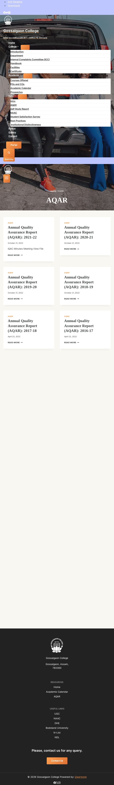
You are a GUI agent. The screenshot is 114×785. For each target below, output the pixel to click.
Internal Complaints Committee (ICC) (30, 59)
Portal (14, 145)
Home (11, 42)
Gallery (12, 132)
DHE (57, 723)
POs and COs (17, 84)
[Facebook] (4, 13)
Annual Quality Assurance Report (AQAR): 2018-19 (79, 282)
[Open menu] (6, 178)
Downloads (14, 5)
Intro (12, 101)
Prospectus (16, 92)
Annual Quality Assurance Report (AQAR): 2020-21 (79, 232)
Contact (12, 136)
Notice (11, 128)
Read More (15, 255)
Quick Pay (9, 159)
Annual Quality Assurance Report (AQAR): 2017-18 (22, 326)
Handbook (16, 63)
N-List (57, 732)
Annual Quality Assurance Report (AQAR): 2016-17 (79, 326)
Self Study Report (19, 109)
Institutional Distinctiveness (25, 124)
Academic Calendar (20, 88)
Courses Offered (19, 80)
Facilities (15, 67)
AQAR (13, 105)
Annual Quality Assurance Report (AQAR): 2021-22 (22, 232)
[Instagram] (9, 13)
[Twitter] (7, 13)
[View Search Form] (9, 153)
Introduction (17, 51)
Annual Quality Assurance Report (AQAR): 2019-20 (22, 282)
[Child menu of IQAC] (22, 96)
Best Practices (18, 120)
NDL (57, 737)
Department (16, 55)
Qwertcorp (81, 777)
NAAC (13, 112)
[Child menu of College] (25, 47)
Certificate (16, 71)
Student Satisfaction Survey (25, 116)
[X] (57, 783)
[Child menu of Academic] (27, 75)
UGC (57, 713)
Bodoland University (57, 728)
